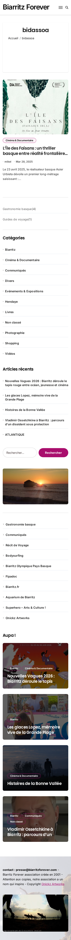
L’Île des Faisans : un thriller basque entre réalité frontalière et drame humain (34, 153)
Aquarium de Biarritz (20, 597)
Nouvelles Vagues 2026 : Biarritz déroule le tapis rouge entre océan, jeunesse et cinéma (36, 383)
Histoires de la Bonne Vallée (25, 410)
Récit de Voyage (17, 545)
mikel (8, 161)
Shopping (12, 343)
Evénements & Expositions (24, 291)
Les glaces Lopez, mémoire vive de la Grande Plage (31, 397)
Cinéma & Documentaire (19, 140)
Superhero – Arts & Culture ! (26, 607)
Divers (9, 281)
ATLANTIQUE (14, 434)
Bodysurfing (14, 555)
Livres (9, 312)
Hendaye (11, 301)
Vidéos (10, 353)
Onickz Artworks (17, 618)
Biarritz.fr (12, 587)
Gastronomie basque (21, 524)
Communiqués (15, 270)
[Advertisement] (35, 53)
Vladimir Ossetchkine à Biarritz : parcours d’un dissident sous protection (34, 422)
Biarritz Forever (26, 7)
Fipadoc (11, 576)
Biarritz (10, 249)
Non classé (13, 322)
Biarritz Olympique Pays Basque (28, 566)
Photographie (14, 333)
